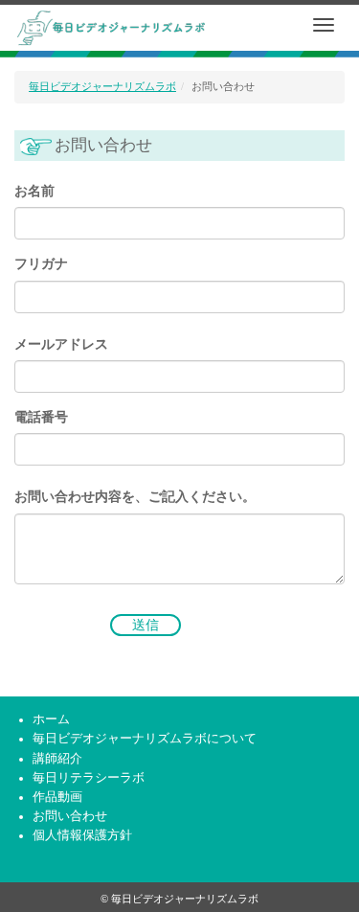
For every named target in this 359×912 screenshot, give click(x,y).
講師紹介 (57, 758)
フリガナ (41, 264)
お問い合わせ (70, 816)
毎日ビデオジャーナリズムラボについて (145, 738)
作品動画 (57, 797)
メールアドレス (61, 344)
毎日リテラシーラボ (89, 778)
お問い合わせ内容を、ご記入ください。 (135, 497)
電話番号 (41, 417)
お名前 (34, 191)
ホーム (51, 719)
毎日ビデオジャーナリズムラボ (102, 86)
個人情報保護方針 (82, 835)
